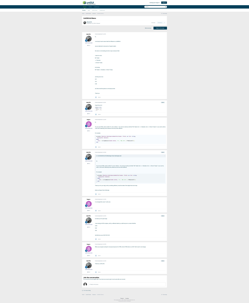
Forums (84, 10)
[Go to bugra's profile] (89, 124)
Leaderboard (102, 10)
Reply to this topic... (94, 284)
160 (89, 130)
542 (89, 45)
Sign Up (164, 2)
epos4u (90, 21)
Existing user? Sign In (155, 2)
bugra (88, 119)
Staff (89, 10)
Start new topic (148, 28)
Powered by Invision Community (124, 301)
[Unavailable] (98, 109)
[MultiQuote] (96, 97)
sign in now (111, 279)
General (98, 23)
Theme (122, 298)
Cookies (127, 298)
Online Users (94, 10)
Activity (90, 6)
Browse (84, 6)
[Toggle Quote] (96, 155)
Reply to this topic (160, 28)
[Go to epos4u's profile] (84, 22)
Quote (99, 97)
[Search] (165, 7)
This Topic (160, 6)
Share (153, 22)
